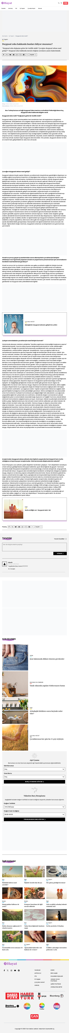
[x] (7, 970)
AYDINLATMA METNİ (56, 987)
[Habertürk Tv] (27, 996)
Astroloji (10, 8)
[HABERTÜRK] (65, 3)
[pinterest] (19, 970)
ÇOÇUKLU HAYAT (39, 982)
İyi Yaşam (22, 8)
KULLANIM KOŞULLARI (57, 976)
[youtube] (15, 970)
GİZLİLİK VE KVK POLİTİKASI (55, 980)
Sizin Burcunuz (9, 766)
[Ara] (59, 3)
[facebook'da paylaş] (3, 54)
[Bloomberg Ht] (56, 996)
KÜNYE (52, 970)
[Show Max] (56, 1006)
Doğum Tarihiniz (9, 803)
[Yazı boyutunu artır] (27, 54)
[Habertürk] (12, 996)
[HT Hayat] (34, 964)
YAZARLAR (37, 970)
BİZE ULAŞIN (54, 973)
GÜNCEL (36, 985)
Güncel (40, 8)
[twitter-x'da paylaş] (7, 54)
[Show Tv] (27, 1006)
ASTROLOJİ (37, 973)
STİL (35, 976)
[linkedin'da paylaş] (13, 54)
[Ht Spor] (42, 996)
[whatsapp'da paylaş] (17, 54)
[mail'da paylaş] (20, 54)
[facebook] (4, 970)
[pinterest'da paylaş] (23, 54)
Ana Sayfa (4, 36)
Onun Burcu (8, 773)
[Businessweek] (12, 1006)
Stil (16, 8)
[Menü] (61, 3)
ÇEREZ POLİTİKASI (56, 984)
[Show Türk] (42, 1006)
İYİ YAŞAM (37, 979)
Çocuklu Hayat (31, 8)
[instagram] (11, 970)
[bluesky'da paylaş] (10, 54)
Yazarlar (3, 8)
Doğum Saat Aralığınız (11, 811)
